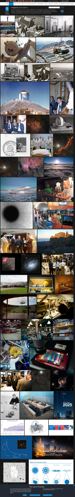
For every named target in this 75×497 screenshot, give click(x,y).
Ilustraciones (26, 11)
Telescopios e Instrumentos (31, 3)
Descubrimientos (40, 3)
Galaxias (13, 11)
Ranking (62, 11)
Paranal (40, 11)
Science (63, 1)
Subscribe (49, 1)
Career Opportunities (70, 3)
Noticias (18, 3)
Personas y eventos (47, 11)
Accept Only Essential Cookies (35, 495)
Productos (56, 3)
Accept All (24, 495)
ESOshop (23, 3)
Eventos (46, 3)
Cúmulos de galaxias (19, 11)
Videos (15, 3)
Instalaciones (54, 11)
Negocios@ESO (62, 3)
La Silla (31, 11)
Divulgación (51, 3)
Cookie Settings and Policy (47, 495)
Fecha (62, 12)
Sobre (7, 3)
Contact (53, 1)
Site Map (56, 1)
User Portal (66, 1)
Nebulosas (36, 11)
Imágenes (11, 3)
